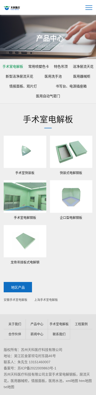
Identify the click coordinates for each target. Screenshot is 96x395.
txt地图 (9, 387)
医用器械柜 (81, 76)
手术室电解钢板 (64, 374)
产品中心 (37, 324)
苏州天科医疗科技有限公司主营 (28, 374)
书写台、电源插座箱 (71, 86)
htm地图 (85, 381)
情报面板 (38, 381)
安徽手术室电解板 (15, 300)
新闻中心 (37, 334)
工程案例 (81, 324)
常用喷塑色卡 (38, 66)
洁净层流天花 (83, 66)
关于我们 (14, 324)
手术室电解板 (12, 66)
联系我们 (59, 334)
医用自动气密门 (48, 96)
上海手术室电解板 (46, 300)
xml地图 (72, 381)
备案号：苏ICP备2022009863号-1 (30, 368)
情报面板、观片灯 (23, 86)
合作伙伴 (14, 334)
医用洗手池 (53, 76)
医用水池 (55, 381)
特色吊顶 (61, 66)
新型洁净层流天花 (19, 76)
